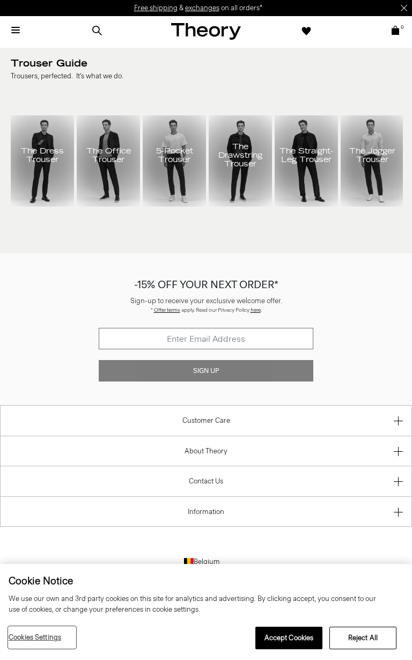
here (256, 309)
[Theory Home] (206, 31)
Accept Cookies (289, 638)
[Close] (404, 8)
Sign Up (206, 371)
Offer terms (167, 309)
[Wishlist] (306, 30)
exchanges (202, 8)
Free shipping (156, 8)
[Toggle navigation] (15, 30)
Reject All (363, 638)
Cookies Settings (35, 637)
